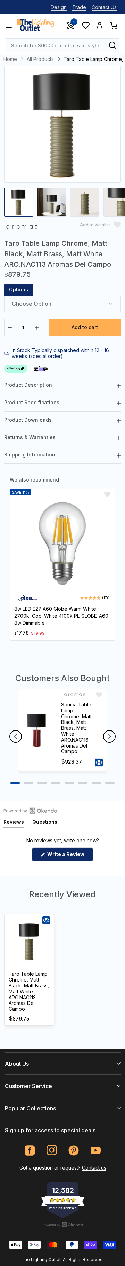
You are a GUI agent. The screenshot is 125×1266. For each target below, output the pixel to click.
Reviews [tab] (13, 823)
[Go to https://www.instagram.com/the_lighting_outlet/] (52, 1150)
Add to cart (85, 327)
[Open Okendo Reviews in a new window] (30, 810)
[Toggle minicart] (113, 25)
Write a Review (69, 856)
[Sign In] (99, 25)
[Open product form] (99, 762)
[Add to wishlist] (107, 494)
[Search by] (112, 45)
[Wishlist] (85, 25)
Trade (79, 7)
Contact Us (104, 7)
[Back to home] (35, 25)
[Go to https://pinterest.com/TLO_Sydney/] (73, 1150)
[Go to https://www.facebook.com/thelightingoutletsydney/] (30, 1150)
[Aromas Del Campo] (22, 228)
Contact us (94, 1168)
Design (59, 7)
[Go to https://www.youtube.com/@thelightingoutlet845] (95, 1150)
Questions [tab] (44, 823)
